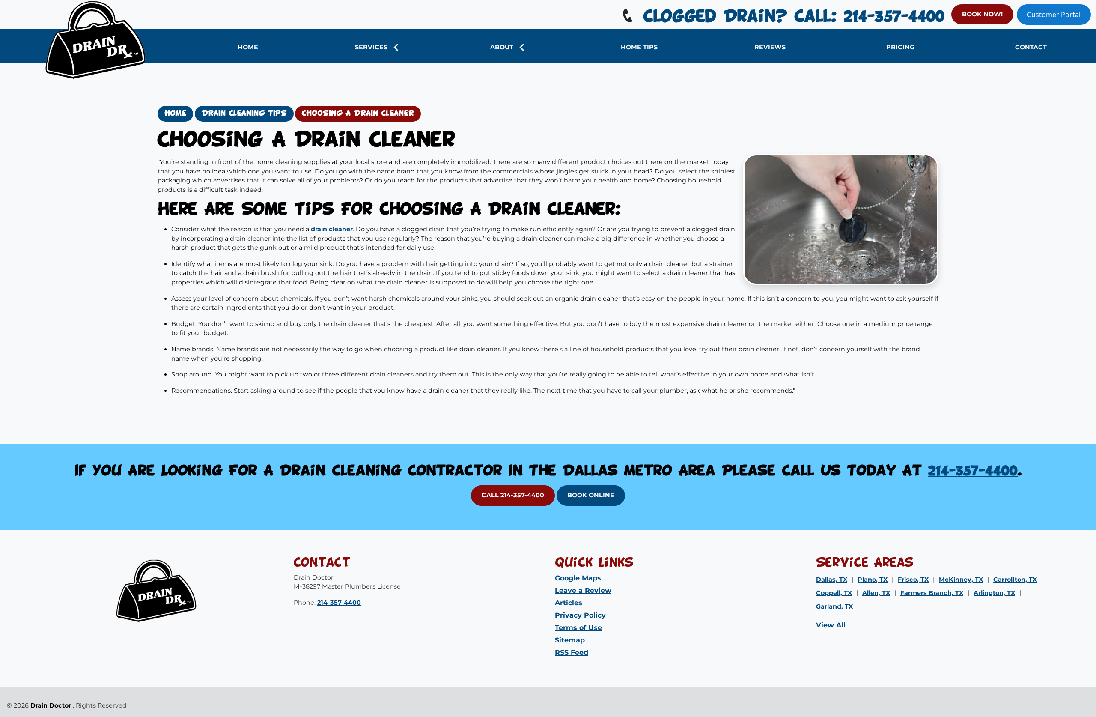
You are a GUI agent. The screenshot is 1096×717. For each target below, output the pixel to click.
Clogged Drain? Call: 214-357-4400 (790, 17)
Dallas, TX (831, 579)
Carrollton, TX (1015, 579)
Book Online (590, 495)
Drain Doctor (50, 705)
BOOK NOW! (982, 14)
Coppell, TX (834, 593)
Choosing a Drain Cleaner (358, 113)
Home (175, 113)
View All (831, 625)
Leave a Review (583, 590)
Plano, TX (873, 579)
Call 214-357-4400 (513, 495)
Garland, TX (834, 606)
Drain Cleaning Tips (244, 113)
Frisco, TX (913, 579)
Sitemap (570, 640)
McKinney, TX (961, 579)
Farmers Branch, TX (931, 593)
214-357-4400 (973, 471)
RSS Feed (571, 652)
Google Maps (578, 578)
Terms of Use (578, 628)
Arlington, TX (994, 593)
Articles (568, 603)
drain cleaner (332, 229)
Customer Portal (1054, 14)
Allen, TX (876, 593)
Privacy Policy (580, 615)
